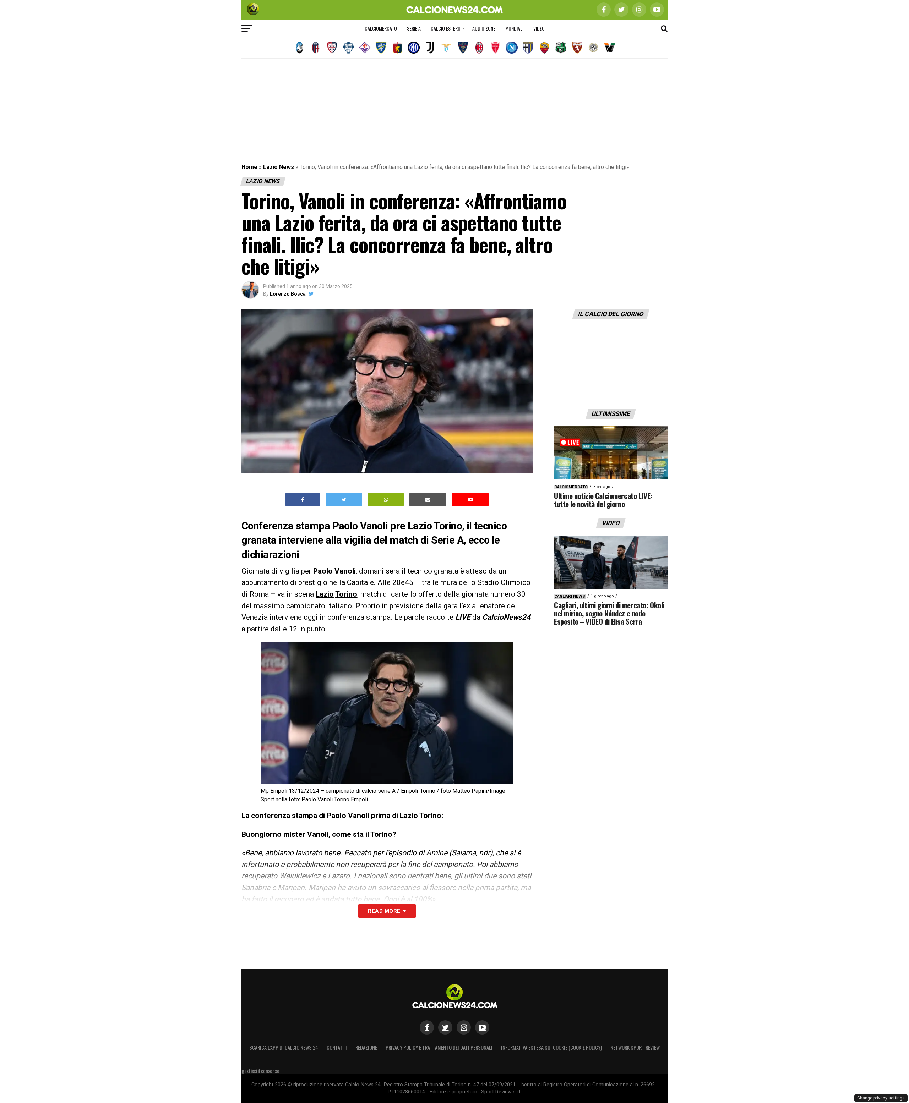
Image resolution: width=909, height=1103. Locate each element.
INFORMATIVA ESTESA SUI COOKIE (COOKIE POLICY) (551, 1047)
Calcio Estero (446, 28)
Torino (346, 594)
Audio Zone (483, 28)
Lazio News (278, 167)
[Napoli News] (512, 48)
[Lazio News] (446, 48)
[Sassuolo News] (561, 48)
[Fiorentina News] (364, 48)
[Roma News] (544, 48)
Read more (384, 911)
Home (249, 167)
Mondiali (514, 28)
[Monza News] (495, 48)
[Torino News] (577, 48)
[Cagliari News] (332, 48)
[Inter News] (413, 48)
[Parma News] (528, 48)
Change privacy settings (881, 1098)
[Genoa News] (397, 48)
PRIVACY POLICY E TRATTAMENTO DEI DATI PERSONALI (439, 1047)
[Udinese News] (593, 48)
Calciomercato (381, 28)
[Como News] (348, 48)
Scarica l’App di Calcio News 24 (283, 1047)
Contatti (337, 1047)
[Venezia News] (610, 48)
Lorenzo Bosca (288, 294)
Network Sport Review (635, 1047)
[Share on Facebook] (303, 499)
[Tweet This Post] (344, 499)
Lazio (325, 594)
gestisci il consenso (260, 1071)
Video (539, 28)
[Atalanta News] (299, 48)
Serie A (414, 28)
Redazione (366, 1047)
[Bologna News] (315, 48)
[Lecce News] (462, 48)
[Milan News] (479, 48)
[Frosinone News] (381, 48)
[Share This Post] (386, 499)
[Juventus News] (430, 48)
